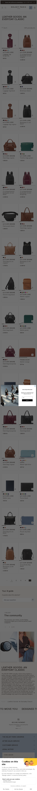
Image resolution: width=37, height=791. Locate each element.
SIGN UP (27, 400)
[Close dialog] (35, 386)
